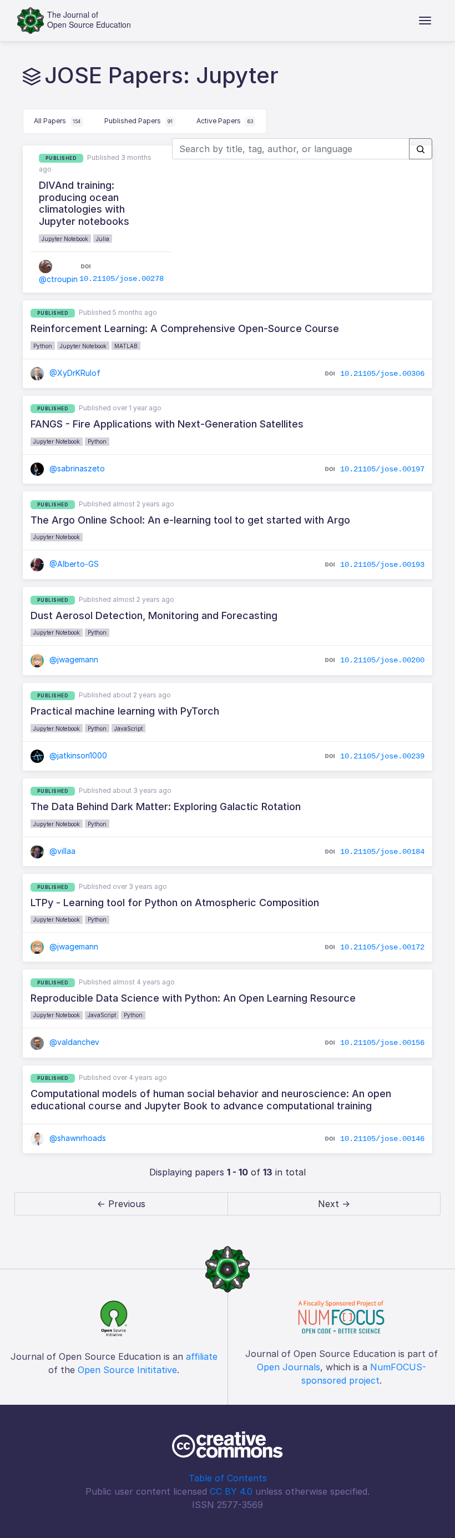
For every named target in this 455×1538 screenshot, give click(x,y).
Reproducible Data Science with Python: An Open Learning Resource (193, 998)
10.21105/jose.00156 (382, 1042)
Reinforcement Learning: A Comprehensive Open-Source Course (185, 328)
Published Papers (138, 121)
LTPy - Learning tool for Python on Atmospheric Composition (175, 902)
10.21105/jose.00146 (382, 1138)
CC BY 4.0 (231, 1491)
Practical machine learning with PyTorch (125, 711)
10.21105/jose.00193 (382, 564)
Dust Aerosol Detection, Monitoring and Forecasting (154, 615)
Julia (102, 238)
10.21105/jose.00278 (121, 278)
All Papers (57, 121)
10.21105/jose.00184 (382, 851)
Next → (334, 1203)
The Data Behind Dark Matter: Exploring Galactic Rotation (166, 806)
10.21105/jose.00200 (382, 660)
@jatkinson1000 (77, 755)
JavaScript (128, 728)
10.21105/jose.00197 (382, 469)
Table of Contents (228, 1478)
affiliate (202, 1356)
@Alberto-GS (73, 564)
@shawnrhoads (76, 1138)
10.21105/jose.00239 (382, 755)
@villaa (61, 851)
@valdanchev (73, 1042)
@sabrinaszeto (76, 468)
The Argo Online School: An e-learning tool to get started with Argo (190, 520)
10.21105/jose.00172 (382, 947)
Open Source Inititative (127, 1369)
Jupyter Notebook (65, 238)
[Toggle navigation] (425, 20)
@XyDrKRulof (73, 373)
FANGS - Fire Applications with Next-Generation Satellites (167, 424)
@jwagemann (72, 659)
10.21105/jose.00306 (382, 373)
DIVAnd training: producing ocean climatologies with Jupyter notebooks (84, 203)
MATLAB (126, 346)
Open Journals (288, 1367)
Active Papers (224, 121)
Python (42, 346)
